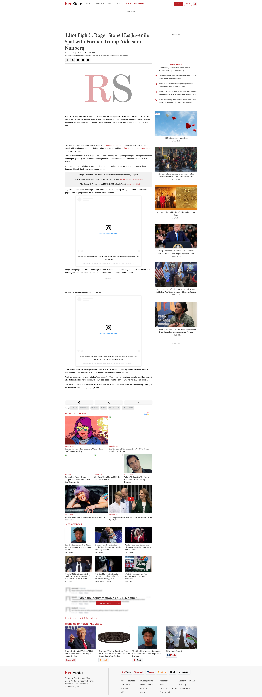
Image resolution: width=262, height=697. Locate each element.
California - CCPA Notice (188, 681)
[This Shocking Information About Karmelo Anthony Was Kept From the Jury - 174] (148, 637)
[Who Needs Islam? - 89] (181, 637)
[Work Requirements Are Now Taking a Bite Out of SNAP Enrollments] (138, 564)
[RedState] (73, 4)
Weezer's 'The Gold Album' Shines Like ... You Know (176, 213)
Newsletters (184, 688)
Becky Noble (176, 335)
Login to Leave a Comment (108, 603)
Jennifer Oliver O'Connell (103, 581)
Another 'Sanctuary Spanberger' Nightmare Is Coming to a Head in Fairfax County (138, 547)
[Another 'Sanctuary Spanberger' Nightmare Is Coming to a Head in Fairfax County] (138, 535)
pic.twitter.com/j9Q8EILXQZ (131, 179)
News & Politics (147, 684)
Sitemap (182, 684)
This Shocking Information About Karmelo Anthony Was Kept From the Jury (78, 547)
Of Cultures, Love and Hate (176, 137)
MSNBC (103, 408)
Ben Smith (68, 581)
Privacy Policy (166, 692)
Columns (144, 692)
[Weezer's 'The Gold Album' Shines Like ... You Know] (176, 197)
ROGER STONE (114, 408)
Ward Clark (128, 581)
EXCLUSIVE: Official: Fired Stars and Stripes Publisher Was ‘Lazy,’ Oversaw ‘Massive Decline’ (176, 290)
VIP (122, 692)
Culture (143, 688)
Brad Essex (176, 179)
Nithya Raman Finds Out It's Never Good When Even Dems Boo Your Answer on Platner (176, 330)
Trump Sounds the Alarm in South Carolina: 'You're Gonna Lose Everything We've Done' (176, 252)
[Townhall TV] (139, 4)
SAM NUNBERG (128, 408)
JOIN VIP (178, 4)
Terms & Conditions (168, 688)
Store (119, 4)
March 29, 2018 (133, 184)
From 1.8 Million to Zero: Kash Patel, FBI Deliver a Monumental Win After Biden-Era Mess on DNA (78, 576)
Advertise (164, 684)
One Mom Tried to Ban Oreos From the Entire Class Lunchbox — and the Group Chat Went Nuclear (114, 653)
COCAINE (73, 408)
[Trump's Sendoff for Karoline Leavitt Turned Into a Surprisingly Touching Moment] (108, 535)
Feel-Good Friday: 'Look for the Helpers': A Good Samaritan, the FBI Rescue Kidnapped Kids (107, 576)
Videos (111, 4)
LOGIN (187, 4)
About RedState (128, 681)
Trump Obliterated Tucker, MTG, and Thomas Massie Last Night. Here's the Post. (79, 653)
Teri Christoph (69, 552)
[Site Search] (195, 4)
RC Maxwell (176, 295)
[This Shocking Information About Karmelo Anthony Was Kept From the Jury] (78, 535)
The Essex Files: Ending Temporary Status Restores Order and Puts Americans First (176, 175)
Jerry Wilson (176, 218)
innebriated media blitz (115, 145)
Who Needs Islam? (174, 651)
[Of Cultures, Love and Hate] (176, 123)
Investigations (146, 681)
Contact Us (126, 684)
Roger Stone (98, 263)
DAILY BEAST (84, 408)
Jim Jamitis (71, 53)
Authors (89, 4)
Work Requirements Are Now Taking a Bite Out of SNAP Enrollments (136, 576)
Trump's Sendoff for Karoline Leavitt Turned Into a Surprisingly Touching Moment (108, 547)
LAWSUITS (94, 408)
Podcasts (100, 4)
